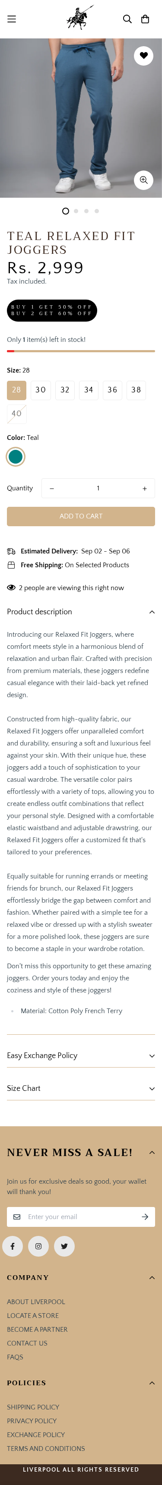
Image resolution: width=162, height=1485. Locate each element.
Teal (15, 456)
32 (65, 390)
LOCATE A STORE (33, 1316)
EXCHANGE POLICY (36, 1435)
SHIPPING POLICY (33, 1407)
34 (89, 390)
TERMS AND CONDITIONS (46, 1449)
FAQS (15, 1357)
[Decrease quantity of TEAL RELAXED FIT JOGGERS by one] (52, 489)
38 (136, 390)
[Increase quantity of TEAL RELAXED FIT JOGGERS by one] (145, 489)
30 (40, 390)
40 (17, 414)
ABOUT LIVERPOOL (36, 1302)
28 (17, 390)
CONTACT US (27, 1343)
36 (113, 390)
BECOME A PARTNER (37, 1329)
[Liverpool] (81, 19)
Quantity (20, 488)
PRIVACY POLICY (32, 1421)
